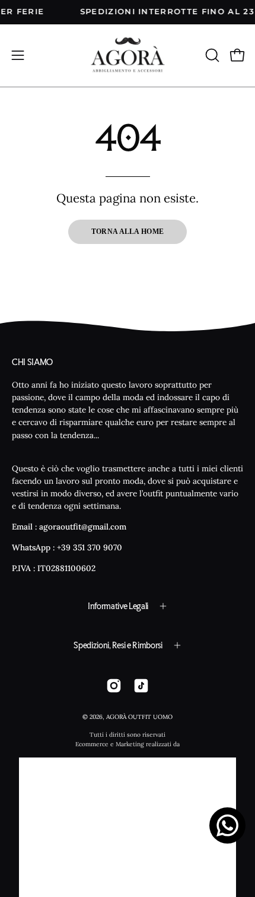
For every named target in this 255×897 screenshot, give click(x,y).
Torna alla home (127, 231)
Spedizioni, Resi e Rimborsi (118, 645)
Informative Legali (118, 606)
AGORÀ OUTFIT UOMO (139, 717)
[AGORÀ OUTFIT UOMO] (128, 55)
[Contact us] (227, 825)
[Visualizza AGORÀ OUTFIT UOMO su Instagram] (114, 686)
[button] (211, 55)
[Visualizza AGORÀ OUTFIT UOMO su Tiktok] (141, 686)
